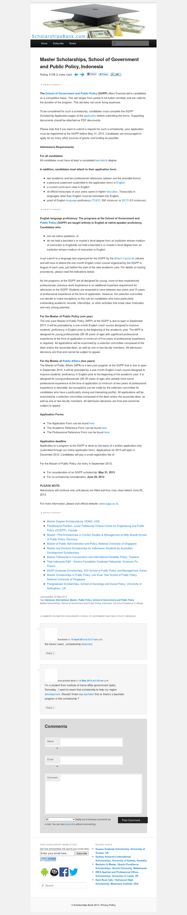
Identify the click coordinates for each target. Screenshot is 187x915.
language (71, 200)
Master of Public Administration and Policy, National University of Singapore (92, 543)
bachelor (100, 160)
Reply (50, 653)
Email (52, 760)
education (112, 191)
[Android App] (44, 875)
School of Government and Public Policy (71, 93)
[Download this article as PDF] (115, 75)
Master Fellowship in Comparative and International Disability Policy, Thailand (93, 557)
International (62, 600)
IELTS (125, 200)
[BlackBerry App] (54, 875)
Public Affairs (71, 361)
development (52, 694)
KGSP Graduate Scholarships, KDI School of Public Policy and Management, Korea (97, 570)
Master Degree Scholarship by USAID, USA (73, 521)
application (90, 115)
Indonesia (50, 600)
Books (72, 43)
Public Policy (48, 223)
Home (44, 43)
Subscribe (58, 43)
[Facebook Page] (63, 875)
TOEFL (96, 200)
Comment (52, 777)
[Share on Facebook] (91, 75)
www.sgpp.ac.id (108, 503)
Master (73, 600)
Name (52, 742)
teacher (87, 644)
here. (92, 423)
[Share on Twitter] (104, 75)
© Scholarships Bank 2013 (85, 905)
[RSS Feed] (48, 860)
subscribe (70, 824)
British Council (122, 258)
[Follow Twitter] (73, 875)
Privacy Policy (108, 905)
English (120, 182)
